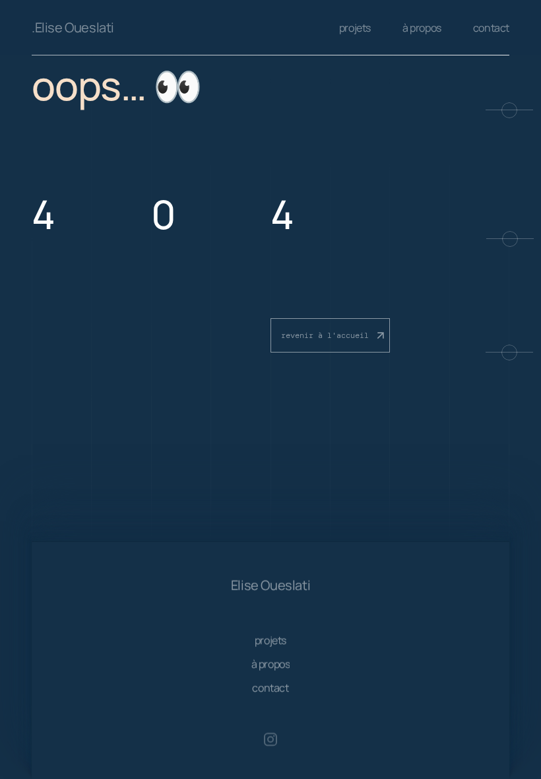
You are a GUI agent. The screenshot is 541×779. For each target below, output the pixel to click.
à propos (421, 27)
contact (491, 27)
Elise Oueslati (270, 585)
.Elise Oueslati (73, 27)
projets (355, 27)
